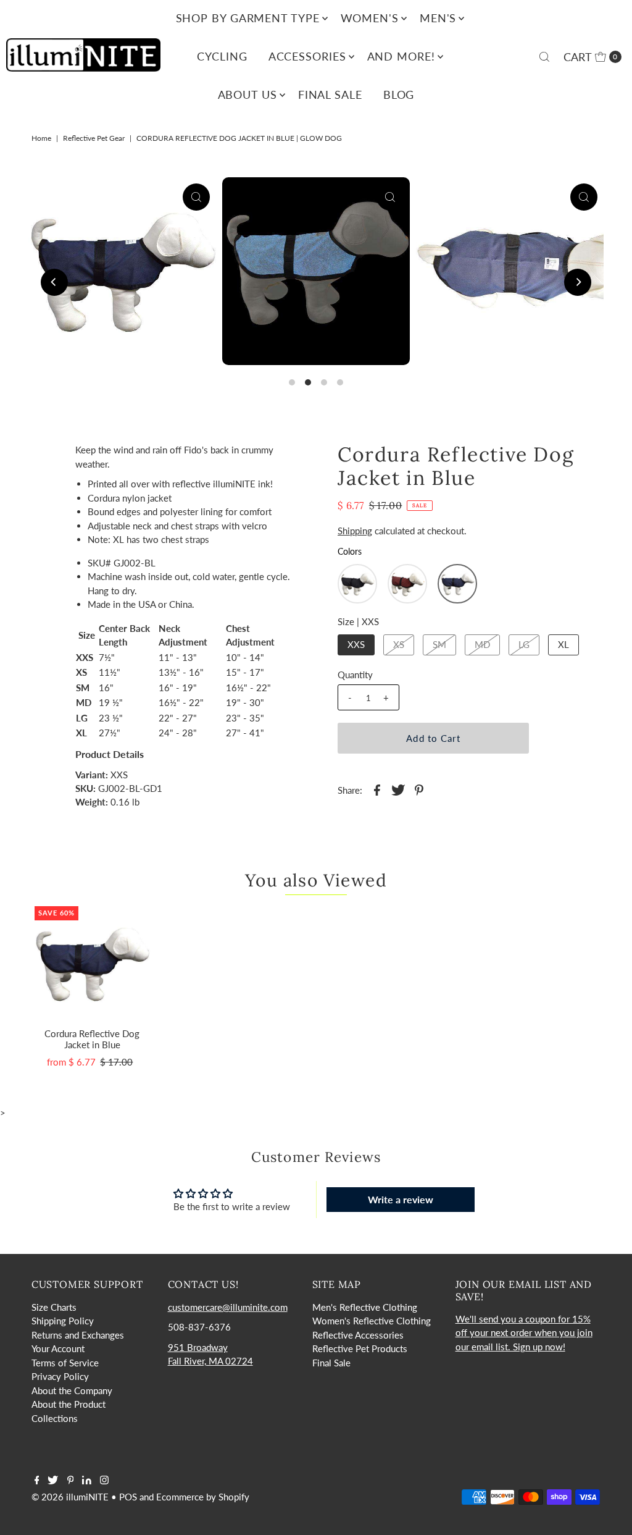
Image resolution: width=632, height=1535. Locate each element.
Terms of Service (65, 1362)
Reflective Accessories (358, 1334)
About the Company (71, 1390)
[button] (357, 583)
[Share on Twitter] (398, 789)
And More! (401, 56)
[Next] (577, 282)
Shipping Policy (62, 1320)
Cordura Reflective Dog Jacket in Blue (91, 1039)
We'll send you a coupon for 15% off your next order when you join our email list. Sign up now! (523, 1332)
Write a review (400, 1199)
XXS (356, 644)
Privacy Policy (60, 1376)
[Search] (544, 56)
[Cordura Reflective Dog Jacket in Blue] (92, 964)
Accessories (307, 56)
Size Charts (54, 1307)
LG (524, 644)
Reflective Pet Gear (94, 138)
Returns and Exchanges (77, 1334)
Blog (399, 94)
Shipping (355, 530)
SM (439, 644)
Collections (54, 1418)
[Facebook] (37, 1480)
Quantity (355, 674)
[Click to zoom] (196, 197)
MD (482, 644)
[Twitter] (53, 1480)
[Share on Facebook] (377, 789)
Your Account (58, 1348)
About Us (247, 94)
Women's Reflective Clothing (371, 1320)
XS (398, 644)
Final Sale (330, 94)
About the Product (68, 1404)
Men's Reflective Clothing (364, 1307)
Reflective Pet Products (359, 1348)
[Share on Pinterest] (419, 789)
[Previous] (54, 282)
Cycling (222, 56)
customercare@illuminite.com (228, 1307)
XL (563, 644)
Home (41, 138)
